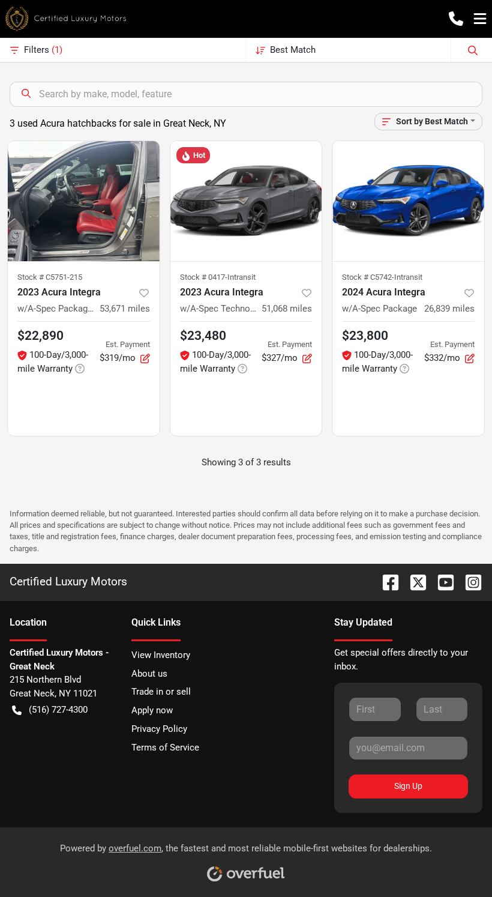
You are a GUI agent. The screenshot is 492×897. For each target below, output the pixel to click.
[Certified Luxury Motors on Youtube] (441, 581)
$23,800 (365, 335)
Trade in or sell (161, 691)
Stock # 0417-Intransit (218, 277)
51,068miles (287, 308)
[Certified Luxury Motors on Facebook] (386, 581)
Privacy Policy (159, 728)
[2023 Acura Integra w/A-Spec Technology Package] (246, 201)
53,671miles (125, 308)
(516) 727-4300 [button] (58, 709)
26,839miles (449, 308)
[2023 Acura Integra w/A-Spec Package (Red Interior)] (84, 201)
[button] (456, 19)
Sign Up (408, 786)
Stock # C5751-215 (49, 277)
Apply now (152, 710)
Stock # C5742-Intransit (382, 277)
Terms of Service (165, 747)
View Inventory (160, 655)
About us (149, 673)
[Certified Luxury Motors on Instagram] (468, 581)
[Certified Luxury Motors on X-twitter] (413, 581)
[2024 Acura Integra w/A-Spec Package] (408, 201)
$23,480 (203, 335)
